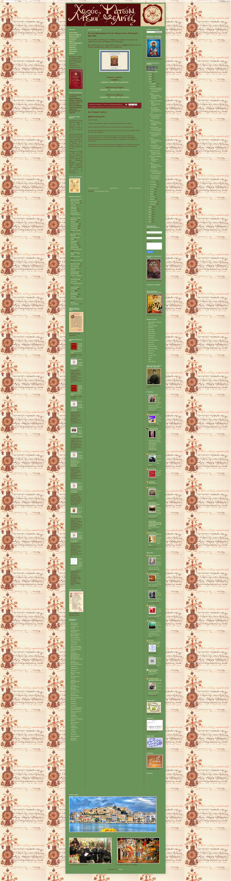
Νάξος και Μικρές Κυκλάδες (153, 326)
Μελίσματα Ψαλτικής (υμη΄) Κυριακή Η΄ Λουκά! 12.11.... (155, 134)
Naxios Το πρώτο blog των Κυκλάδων (155, 556)
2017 (150, 219)
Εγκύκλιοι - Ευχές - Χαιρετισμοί (76, 218)
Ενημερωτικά (74, 226)
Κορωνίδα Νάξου (153, 590)
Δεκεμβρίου (153, 83)
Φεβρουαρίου (153, 201)
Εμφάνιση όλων (159, 548)
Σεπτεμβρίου (153, 184)
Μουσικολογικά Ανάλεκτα (75, 268)
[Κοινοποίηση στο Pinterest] (136, 104)
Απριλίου (152, 196)
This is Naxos (152, 361)
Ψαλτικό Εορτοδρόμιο (122, 107)
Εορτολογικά (74, 228)
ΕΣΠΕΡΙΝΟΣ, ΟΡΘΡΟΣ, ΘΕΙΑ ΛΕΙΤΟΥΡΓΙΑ (114, 82)
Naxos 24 (151, 342)
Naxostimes (151, 331)
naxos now (151, 344)
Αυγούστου (153, 187)
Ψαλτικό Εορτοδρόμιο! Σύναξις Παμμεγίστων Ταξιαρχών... (156, 158)
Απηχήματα (152, 482)
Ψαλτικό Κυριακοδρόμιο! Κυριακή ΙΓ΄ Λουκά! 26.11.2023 (156, 96)
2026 (150, 74)
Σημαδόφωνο (74, 666)
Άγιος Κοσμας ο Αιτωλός (75, 723)
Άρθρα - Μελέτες (75, 202)
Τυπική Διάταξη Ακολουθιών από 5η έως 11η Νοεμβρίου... (156, 172)
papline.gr (130, 107)
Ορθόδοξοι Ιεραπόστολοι (74, 715)
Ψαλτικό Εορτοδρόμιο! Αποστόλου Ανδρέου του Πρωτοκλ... (156, 90)
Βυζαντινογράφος (75, 736)
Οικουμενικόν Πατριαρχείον (74, 623)
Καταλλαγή (73, 734)
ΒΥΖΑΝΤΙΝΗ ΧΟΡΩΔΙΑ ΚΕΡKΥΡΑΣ (155, 533)
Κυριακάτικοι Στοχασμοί (74, 242)
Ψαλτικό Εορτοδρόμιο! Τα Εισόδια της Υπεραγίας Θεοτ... (156, 116)
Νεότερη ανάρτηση (93, 188)
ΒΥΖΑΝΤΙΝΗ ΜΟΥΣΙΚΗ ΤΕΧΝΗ (154, 503)
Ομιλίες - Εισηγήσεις (76, 275)
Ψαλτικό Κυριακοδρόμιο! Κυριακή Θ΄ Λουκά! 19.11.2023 (155, 122)
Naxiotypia (151, 329)
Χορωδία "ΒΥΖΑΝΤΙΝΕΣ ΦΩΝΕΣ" (75, 681)
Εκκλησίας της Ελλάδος (74, 627)
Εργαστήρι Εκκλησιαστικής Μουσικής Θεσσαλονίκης (75, 687)
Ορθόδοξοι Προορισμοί (74, 739)
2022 (150, 207)
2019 (150, 214)
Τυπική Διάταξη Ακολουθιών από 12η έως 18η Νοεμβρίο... (156, 147)
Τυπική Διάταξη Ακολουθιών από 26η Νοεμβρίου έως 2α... (156, 110)
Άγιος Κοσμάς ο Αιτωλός (75, 677)
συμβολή (73, 730)
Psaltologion (74, 642)
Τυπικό (72, 290)
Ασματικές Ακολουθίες (74, 207)
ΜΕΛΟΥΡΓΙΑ (152, 469)
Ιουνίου (152, 191)
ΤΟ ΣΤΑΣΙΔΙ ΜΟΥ (154, 414)
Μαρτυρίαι (73, 670)
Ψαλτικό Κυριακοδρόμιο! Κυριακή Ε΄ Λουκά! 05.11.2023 (155, 166)
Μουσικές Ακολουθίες (76, 260)
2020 (150, 212)
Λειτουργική (74, 245)
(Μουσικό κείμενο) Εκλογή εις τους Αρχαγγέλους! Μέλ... (156, 152)
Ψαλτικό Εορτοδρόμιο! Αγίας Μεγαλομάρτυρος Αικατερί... (156, 103)
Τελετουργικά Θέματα (76, 283)
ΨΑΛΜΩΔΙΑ (152, 454)
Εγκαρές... (151, 656)
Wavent (150, 357)
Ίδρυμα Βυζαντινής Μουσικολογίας (75, 634)
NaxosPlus (151, 621)
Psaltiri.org (74, 703)
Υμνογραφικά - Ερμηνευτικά (74, 293)
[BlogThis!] (131, 104)
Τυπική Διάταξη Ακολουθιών (75, 287)
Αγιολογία (73, 205)
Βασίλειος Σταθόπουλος (98, 107)
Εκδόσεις (73, 221)
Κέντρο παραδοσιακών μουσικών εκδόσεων (76, 708)
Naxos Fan (151, 605)
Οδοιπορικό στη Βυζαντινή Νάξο (75, 272)
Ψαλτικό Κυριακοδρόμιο (75, 303)
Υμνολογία (73, 296)
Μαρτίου (152, 199)
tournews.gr (151, 335)
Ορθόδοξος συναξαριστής (74, 726)
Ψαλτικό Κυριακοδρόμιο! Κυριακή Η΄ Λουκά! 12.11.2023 (155, 141)
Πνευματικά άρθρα (75, 279)
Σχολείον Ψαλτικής (75, 640)
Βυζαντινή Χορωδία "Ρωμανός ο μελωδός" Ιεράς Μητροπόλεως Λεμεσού (76, 648)
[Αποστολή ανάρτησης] (126, 104)
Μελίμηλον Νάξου (153, 348)
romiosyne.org (75, 668)
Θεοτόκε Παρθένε (153, 483)
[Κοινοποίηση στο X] (133, 104)
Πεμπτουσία (74, 644)
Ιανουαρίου (153, 204)
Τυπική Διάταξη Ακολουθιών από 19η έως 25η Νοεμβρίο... (156, 129)
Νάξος (149, 359)
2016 (150, 222)
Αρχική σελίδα (113, 188)
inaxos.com (151, 351)
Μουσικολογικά (75, 266)
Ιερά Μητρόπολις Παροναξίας (75, 631)
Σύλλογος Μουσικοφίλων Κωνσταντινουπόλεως (76, 662)
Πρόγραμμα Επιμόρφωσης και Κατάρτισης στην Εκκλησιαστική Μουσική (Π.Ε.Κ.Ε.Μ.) (76, 656)
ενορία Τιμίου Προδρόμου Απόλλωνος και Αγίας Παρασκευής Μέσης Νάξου (155, 523)
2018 (150, 217)
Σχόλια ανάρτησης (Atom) (101, 191)
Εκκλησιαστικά (75, 224)
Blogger (121, 869)
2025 (150, 76)
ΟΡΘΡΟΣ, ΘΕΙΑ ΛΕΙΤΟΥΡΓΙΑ (119, 90)
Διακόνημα (73, 705)
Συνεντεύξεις (74, 281)
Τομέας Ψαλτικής (75, 637)
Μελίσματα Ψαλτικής (76, 249)
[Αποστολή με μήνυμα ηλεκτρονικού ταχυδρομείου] (129, 104)
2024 (150, 79)
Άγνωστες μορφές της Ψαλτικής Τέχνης (76, 199)
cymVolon (73, 732)
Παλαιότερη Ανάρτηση (135, 188)
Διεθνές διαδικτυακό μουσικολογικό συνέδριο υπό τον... (155, 177)
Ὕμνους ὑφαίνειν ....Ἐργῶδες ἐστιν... (153, 428)
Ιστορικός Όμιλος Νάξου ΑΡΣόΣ (153, 670)
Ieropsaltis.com (75, 692)
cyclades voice (152, 355)
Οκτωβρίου (153, 182)
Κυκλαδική (151, 338)
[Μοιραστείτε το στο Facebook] (134, 104)
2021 (150, 209)
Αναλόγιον (73, 701)
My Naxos (151, 353)
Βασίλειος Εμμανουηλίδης (75, 694)
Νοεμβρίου (153, 86)
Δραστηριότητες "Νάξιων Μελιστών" (76, 213)
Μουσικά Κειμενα (75, 256)
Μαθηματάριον (74, 247)
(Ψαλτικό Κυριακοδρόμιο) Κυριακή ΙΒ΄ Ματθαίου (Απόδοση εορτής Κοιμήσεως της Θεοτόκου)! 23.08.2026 (77, 459)
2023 (150, 81)
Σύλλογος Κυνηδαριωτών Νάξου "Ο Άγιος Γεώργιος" (154, 642)
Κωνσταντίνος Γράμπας (110, 107)
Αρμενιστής (152, 487)
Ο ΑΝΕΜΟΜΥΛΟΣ (154, 573)
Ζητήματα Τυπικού (75, 230)
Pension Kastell (152, 346)
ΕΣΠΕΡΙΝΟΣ (104, 90)
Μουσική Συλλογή (75, 264)
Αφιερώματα (74, 210)
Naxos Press (151, 333)
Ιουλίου (152, 189)
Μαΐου (152, 194)
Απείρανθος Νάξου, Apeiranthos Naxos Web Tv (155, 680)
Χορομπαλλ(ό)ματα (153, 340)
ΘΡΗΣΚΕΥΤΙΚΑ (153, 394)
